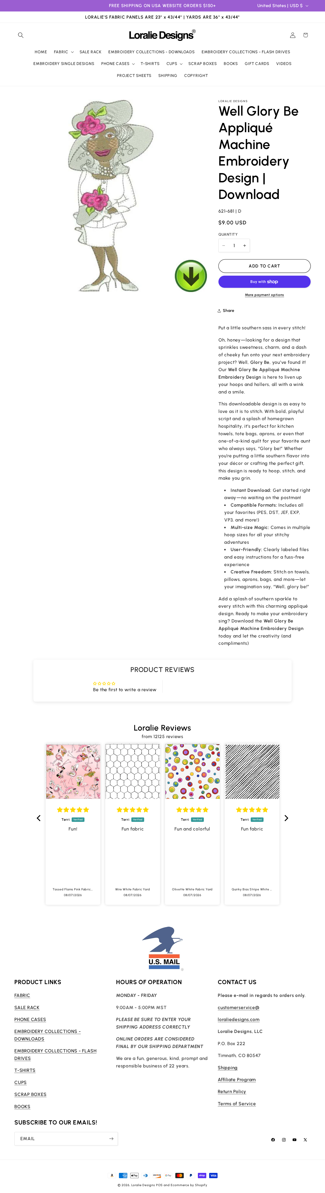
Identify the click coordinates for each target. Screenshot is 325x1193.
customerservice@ (238, 1007)
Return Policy (232, 1091)
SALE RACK (27, 1007)
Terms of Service (237, 1103)
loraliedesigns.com (239, 1019)
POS (159, 1185)
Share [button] (228, 310)
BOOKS (22, 1106)
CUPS (20, 1082)
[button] (20, 35)
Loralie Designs (143, 1185)
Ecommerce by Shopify (189, 1185)
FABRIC (22, 995)
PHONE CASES (30, 1019)
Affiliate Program (237, 1079)
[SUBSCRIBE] (111, 1138)
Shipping (228, 1067)
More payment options (264, 295)
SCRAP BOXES (30, 1094)
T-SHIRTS (25, 1070)
